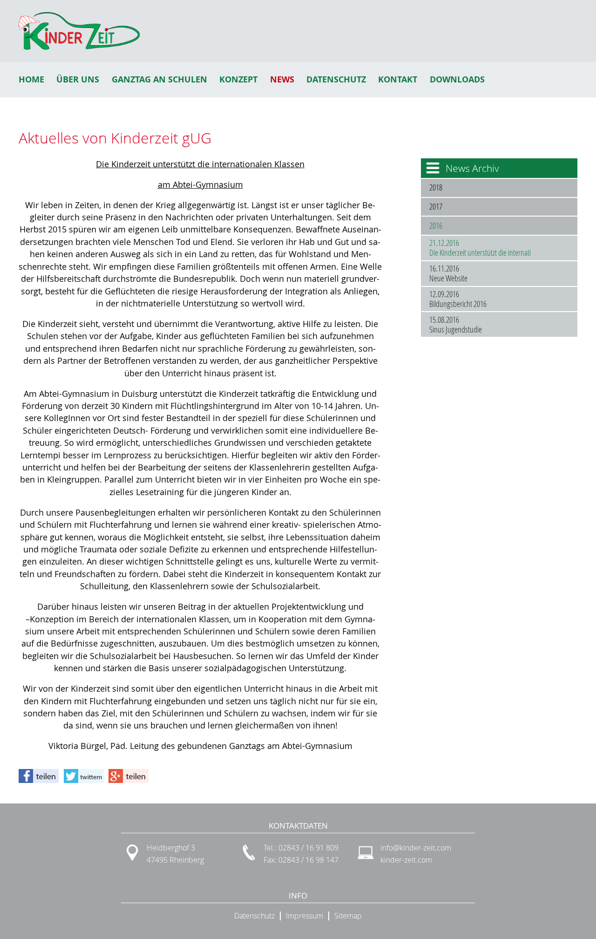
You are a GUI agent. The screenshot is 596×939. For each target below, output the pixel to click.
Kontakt (397, 79)
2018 (435, 187)
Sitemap (348, 916)
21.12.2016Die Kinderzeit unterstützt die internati (480, 248)
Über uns (77, 79)
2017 (435, 206)
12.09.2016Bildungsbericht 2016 (458, 299)
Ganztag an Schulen (159, 79)
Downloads (457, 79)
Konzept (238, 79)
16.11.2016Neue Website (448, 273)
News (282, 79)
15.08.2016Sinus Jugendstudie (455, 324)
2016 (435, 225)
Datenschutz (336, 79)
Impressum (304, 916)
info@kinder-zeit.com (415, 848)
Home (31, 79)
